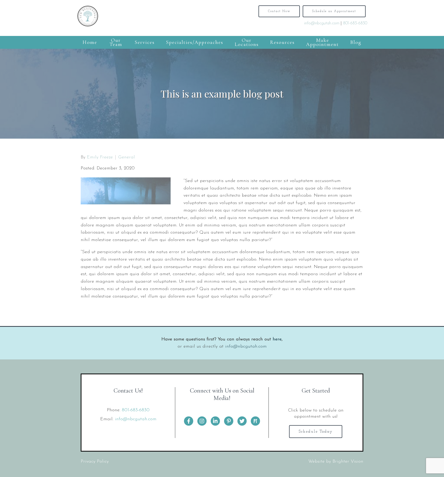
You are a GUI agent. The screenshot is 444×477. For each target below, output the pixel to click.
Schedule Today (316, 432)
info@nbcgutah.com (321, 23)
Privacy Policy (95, 461)
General (126, 157)
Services (145, 42)
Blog (356, 42)
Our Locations (247, 42)
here (277, 339)
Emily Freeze (100, 157)
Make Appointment (322, 42)
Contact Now (279, 11)
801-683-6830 (355, 23)
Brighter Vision (347, 461)
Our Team (115, 42)
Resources (282, 42)
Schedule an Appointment (334, 11)
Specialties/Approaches (194, 42)
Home (89, 42)
